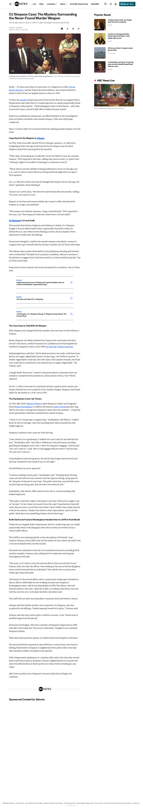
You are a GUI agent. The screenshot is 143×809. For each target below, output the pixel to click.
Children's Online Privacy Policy (53, 803)
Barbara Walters (34, 403)
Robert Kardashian (24, 406)
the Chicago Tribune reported (59, 346)
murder (23, 99)
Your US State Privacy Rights (34, 803)
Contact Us (135, 803)
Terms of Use (99, 803)
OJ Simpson (14, 220)
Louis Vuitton (59, 406)
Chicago (40, 138)
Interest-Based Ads (70, 803)
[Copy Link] (79, 29)
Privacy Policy (20, 803)
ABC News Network (9, 803)
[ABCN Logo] (21, 3)
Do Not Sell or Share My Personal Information (117, 803)
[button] (10, 4)
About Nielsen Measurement (85, 803)
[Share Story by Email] (73, 29)
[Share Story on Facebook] (62, 29)
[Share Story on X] (67, 29)
